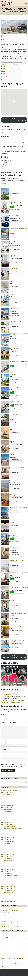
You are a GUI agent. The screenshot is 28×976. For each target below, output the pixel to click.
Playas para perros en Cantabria (8, 813)
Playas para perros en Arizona (7, 803)
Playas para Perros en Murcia (7, 871)
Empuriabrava (3, 949)
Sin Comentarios (4, 40)
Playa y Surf (12, 520)
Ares (11, 941)
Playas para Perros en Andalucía (8, 801)
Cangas (8, 944)
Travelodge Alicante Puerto (16, 467)
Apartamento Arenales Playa (16, 640)
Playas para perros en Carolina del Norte (9, 815)
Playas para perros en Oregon (7, 884)
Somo (14, 958)
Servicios (3, 73)
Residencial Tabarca (14, 441)
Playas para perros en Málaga (7, 860)
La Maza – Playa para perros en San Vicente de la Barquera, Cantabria (12, 918)
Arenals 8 (11, 600)
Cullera (17, 947)
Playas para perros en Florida (7, 833)
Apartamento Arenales (15, 481)
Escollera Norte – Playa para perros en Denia (9, 910)
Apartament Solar (14, 215)
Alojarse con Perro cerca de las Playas (9, 790)
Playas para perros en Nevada (7, 873)
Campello (3, 944)
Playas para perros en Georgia (7, 837)
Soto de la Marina (20, 958)
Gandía (15, 949)
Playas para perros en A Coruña (7, 792)
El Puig (25, 947)
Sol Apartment (13, 494)
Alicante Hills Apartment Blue (17, 321)
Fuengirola (10, 949)
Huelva (23, 949)
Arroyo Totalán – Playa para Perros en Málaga (9, 926)
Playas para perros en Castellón (7, 820)
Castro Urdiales (5, 947)
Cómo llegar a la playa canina (7, 66)
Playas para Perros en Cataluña (7, 822)
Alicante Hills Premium (15, 202)
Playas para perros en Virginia (7, 897)
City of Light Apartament (16, 295)
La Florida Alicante (14, 547)
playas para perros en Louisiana (7, 854)
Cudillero (12, 947)
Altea (15, 938)
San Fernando (14, 955)
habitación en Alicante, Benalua (17, 574)
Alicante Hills (12, 242)
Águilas (2, 966)
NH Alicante (12, 454)
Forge (5, 974)
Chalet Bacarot (13, 414)
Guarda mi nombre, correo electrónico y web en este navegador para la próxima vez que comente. (13, 765)
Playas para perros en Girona (7, 839)
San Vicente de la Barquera (6, 958)
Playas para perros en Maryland (7, 862)
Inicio (3, 11)
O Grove (2, 955)
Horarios (3, 70)
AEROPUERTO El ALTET (15, 388)
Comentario (4, 725)
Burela (21, 941)
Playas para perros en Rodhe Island (8, 888)
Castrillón (17, 944)
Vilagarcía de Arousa (4, 963)
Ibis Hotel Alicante (14, 308)
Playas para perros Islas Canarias (8, 901)
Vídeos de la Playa (5, 76)
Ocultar (18, 64)
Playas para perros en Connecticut (8, 824)
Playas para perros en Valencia (7, 894)
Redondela (8, 955)
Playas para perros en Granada (7, 841)
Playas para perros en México (7, 867)
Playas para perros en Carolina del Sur (9, 818)
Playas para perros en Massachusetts (9, 865)
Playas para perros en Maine (7, 858)
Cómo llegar (4, 68)
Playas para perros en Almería (7, 798)
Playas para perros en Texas (7, 892)
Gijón (19, 949)
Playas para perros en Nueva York (8, 879)
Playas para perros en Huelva (7, 845)
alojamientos (7, 937)
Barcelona (16, 941)
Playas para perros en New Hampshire (9, 875)
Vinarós (16, 963)
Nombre (3, 742)
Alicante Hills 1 (13, 255)
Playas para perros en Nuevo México (9, 882)
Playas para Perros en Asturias (7, 805)
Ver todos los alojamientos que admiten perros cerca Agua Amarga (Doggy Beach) (14, 120)
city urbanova (13, 189)
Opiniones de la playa (6, 79)
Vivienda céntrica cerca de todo (17, 560)
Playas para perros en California (7, 811)
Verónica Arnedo (7, 36)
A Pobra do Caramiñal (5, 941)
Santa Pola (20, 955)
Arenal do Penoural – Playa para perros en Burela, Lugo (11, 914)
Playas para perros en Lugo (7, 856)
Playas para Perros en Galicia (7, 835)
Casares (12, 944)
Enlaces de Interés (5, 78)
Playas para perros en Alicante (8, 38)
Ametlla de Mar (21, 938)
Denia (21, 947)
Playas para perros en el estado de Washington (11, 828)
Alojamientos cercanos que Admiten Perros (11, 74)
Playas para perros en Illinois (7, 850)
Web (2, 756)
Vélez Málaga (22, 963)
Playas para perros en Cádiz (7, 809)
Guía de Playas (5, 696)
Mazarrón (13, 953)
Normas (3, 71)
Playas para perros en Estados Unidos (9, 830)
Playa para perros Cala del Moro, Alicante (8, 922)
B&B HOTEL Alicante (14, 348)
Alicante (3, 714)
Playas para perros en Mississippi (8, 869)
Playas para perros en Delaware (8, 826)
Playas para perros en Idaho (7, 847)
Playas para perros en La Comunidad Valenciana (11, 852)
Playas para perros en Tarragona (8, 890)
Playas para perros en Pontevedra (8, 886)
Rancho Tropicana (14, 401)
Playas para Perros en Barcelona (8, 807)
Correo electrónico (6, 749)
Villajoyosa (12, 963)
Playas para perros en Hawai (7, 843)
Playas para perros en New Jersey (8, 877)
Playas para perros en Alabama (7, 794)
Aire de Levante (13, 268)
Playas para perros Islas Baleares (8, 899)
